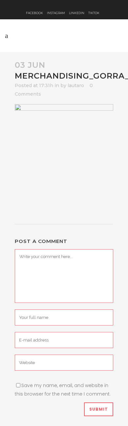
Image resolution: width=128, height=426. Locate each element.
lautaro (76, 85)
